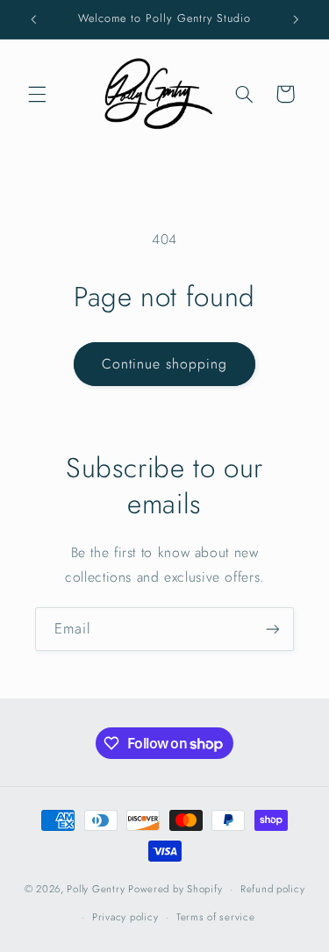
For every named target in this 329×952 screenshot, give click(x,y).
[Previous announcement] (33, 19)
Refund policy (272, 889)
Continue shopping (165, 364)
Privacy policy (125, 917)
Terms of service (215, 917)
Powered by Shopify (175, 889)
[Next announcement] (295, 19)
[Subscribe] (273, 628)
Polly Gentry (96, 889)
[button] (37, 94)
